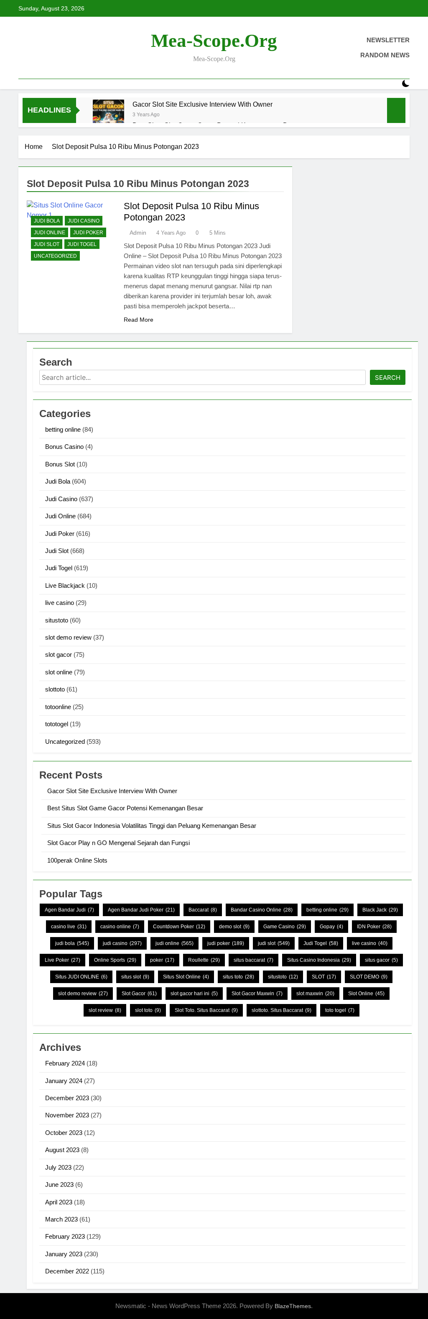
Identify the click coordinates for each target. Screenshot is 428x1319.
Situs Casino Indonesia (319, 960)
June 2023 (59, 1184)
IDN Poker (374, 927)
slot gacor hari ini (194, 993)
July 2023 (58, 1167)
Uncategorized (55, 256)
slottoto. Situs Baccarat (281, 1010)
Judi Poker (88, 233)
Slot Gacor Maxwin (257, 993)
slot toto (148, 1010)
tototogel (56, 723)
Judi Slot (46, 244)
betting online (63, 429)
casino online (119, 927)
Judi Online (49, 233)
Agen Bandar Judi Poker (141, 910)
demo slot (234, 927)
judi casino (122, 943)
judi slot (274, 943)
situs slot (135, 977)
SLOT (324, 977)
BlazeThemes (293, 1306)
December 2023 (67, 1097)
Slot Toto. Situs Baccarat (206, 1010)
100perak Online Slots (77, 860)
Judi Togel (82, 244)
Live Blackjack (65, 585)
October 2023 (63, 1132)
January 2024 (63, 1080)
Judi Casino (83, 221)
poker (162, 960)
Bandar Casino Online (262, 910)
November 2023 (67, 1115)
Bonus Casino (64, 446)
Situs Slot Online (186, 977)
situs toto (238, 977)
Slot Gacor (139, 993)
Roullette (204, 960)
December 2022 (67, 1271)
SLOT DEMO (368, 977)
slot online (58, 672)
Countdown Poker (179, 927)
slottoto (55, 689)
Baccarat (203, 910)
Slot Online (366, 993)
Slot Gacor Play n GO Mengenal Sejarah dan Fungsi (118, 842)
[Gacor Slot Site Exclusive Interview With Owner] (108, 115)
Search (387, 378)
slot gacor (58, 654)
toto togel (339, 1010)
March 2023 (61, 1219)
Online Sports (115, 960)
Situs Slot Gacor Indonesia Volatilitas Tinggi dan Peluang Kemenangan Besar (151, 825)
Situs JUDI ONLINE (81, 977)
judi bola (72, 943)
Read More (138, 319)
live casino (59, 602)
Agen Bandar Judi (69, 910)
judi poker (225, 943)
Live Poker (62, 960)
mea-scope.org (214, 40)
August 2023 (62, 1149)
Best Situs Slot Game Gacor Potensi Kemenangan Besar (125, 808)
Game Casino (284, 927)
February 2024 (65, 1063)
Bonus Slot (60, 464)
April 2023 (58, 1202)
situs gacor (381, 960)
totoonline (58, 706)
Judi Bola (47, 221)
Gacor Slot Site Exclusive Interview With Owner (202, 104)
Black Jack (380, 910)
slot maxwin (315, 993)
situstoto (56, 620)
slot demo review (68, 637)
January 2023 (63, 1254)
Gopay (331, 927)
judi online (174, 943)
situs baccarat (253, 960)
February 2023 (65, 1236)
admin (138, 232)
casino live (69, 927)
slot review (105, 1010)
